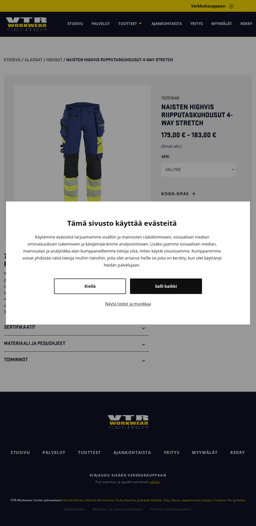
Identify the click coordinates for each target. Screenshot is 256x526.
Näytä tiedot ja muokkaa (128, 303)
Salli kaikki (166, 286)
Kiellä (90, 286)
